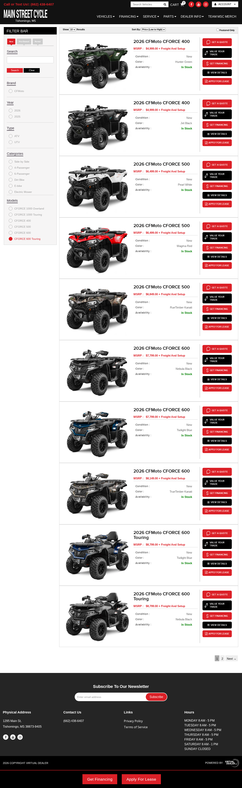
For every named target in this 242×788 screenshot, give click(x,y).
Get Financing (99, 779)
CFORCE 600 (22, 232)
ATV (16, 136)
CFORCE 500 (22, 226)
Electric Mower (23, 191)
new (11, 41)
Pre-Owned (24, 41)
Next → (231, 658)
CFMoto (19, 91)
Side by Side (21, 161)
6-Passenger (22, 173)
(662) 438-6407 (73, 721)
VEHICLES (105, 16)
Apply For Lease (141, 779)
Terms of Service (136, 727)
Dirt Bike (19, 179)
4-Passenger (22, 167)
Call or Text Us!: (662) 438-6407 (29, 4)
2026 (17, 110)
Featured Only (227, 30)
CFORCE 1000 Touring (28, 214)
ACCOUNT (225, 4)
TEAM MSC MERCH (222, 16)
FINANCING (128, 16)
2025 (17, 116)
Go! (165, 4)
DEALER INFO (191, 16)
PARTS (169, 16)
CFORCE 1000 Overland (29, 208)
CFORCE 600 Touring (27, 238)
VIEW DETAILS (219, 72)
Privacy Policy (133, 721)
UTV (17, 142)
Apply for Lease (219, 81)
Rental (38, 41)
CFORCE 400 (22, 220)
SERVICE (150, 16)
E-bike (18, 185)
